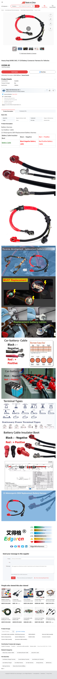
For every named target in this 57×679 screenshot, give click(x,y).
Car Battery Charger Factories (9, 659)
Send (13, 577)
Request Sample (25, 75)
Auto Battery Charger (7, 662)
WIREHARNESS (32, 634)
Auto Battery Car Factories (38, 659)
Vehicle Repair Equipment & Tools (27, 10)
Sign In (3, 104)
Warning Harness (6, 666)
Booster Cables (37, 10)
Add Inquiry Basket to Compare (28, 53)
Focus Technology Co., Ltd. (19, 673)
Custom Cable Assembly (6, 639)
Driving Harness (39, 662)
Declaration (43, 673)
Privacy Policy (49, 673)
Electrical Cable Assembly (47, 634)
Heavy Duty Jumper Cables (8, 652)
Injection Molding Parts (20, 636)
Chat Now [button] (43, 72)
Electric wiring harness (6, 636)
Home (2, 10)
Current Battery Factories (23, 659)
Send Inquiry (14, 72)
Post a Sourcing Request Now (41, 578)
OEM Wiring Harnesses (20, 634)
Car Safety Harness (19, 662)
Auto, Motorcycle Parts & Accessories (12, 10)
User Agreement (36, 673)
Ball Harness (48, 662)
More (2, 668)
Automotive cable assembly (21, 639)
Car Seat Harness (29, 662)
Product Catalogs (21, 631)
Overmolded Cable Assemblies (7, 634)
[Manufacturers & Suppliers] (29, 2)
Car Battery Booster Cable (22, 652)
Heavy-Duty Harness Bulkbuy (19, 666)
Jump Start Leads (35, 652)
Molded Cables (32, 636)
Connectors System (46, 636)
